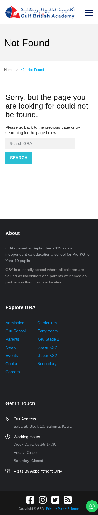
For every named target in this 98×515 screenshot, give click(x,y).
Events (11, 355)
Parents (12, 339)
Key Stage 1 (48, 339)
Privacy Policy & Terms (62, 509)
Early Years (47, 331)
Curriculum (47, 322)
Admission (14, 322)
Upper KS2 (47, 355)
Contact (12, 363)
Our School (15, 331)
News (10, 347)
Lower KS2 (47, 347)
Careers (12, 371)
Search (18, 157)
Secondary (47, 363)
